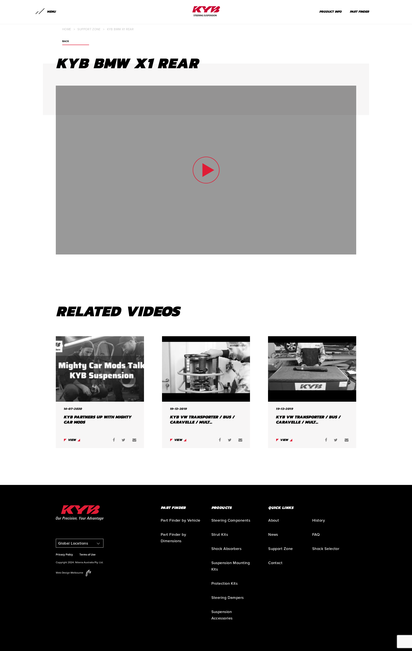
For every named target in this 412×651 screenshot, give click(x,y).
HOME (66, 29)
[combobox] (79, 543)
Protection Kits (224, 583)
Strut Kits (219, 534)
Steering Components (230, 520)
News (273, 534)
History (318, 520)
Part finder (359, 11)
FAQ (316, 534)
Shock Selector (325, 548)
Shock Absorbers (226, 548)
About (273, 520)
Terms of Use (87, 554)
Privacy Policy (64, 554)
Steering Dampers (227, 597)
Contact (275, 562)
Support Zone (88, 29)
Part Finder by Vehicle (180, 520)
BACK (65, 41)
